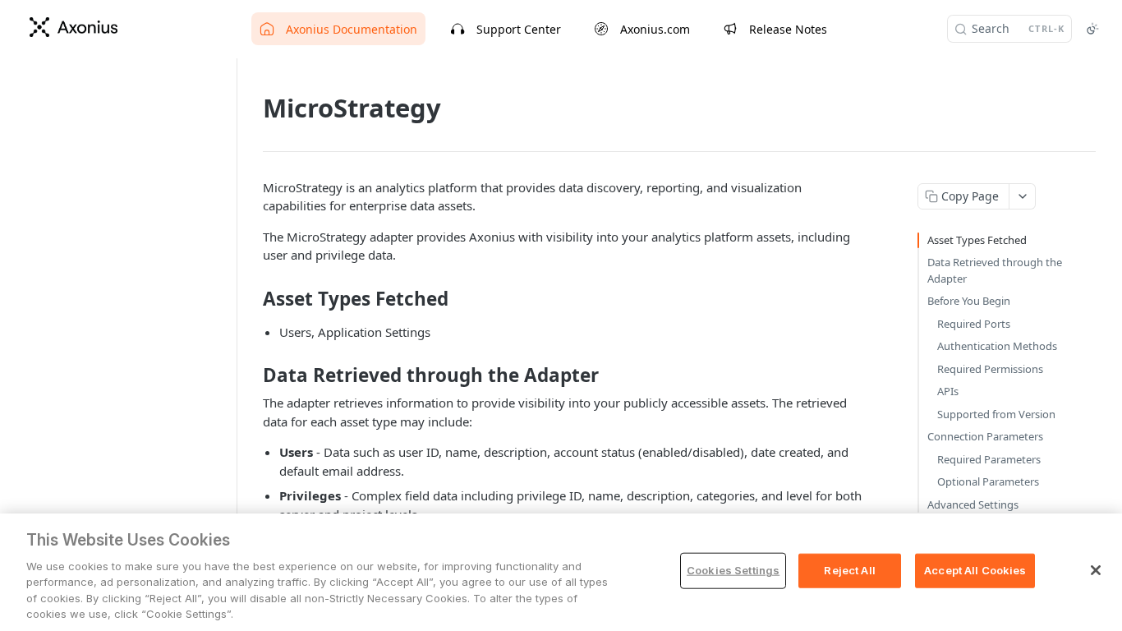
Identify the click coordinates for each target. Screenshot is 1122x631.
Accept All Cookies (975, 570)
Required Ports (973, 323)
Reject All (849, 570)
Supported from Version (996, 414)
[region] (561, 572)
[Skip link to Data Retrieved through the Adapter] (252, 375)
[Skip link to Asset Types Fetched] (252, 299)
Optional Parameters (988, 481)
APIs (948, 391)
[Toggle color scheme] (1092, 29)
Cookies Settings (733, 570)
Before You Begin (968, 300)
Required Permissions (990, 369)
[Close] (1096, 570)
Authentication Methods (997, 346)
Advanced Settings (973, 504)
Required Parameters (989, 459)
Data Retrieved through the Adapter (994, 270)
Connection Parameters (985, 436)
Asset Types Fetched (977, 240)
